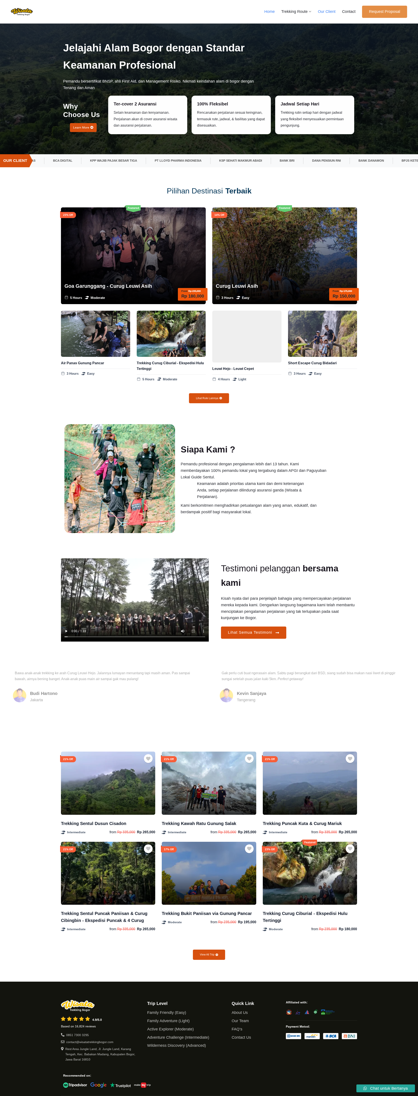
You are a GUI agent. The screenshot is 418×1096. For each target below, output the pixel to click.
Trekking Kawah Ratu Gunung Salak (199, 823)
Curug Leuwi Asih (237, 286)
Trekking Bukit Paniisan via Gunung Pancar (207, 913)
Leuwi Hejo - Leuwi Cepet (233, 369)
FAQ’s (237, 1029)
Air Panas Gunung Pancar (82, 363)
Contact (349, 11)
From (184, 291)
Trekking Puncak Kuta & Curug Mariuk (302, 823)
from (113, 832)
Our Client (326, 11)
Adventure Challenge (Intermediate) (178, 1037)
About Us (240, 1012)
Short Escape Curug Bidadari (312, 363)
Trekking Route (294, 11)
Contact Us (241, 1037)
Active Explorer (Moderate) (170, 1029)
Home (269, 11)
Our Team (240, 1021)
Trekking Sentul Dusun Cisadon (93, 823)
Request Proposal (384, 11)
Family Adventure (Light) (168, 1021)
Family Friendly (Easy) (166, 1012)
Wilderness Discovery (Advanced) (176, 1045)
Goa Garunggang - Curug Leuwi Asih (108, 286)
